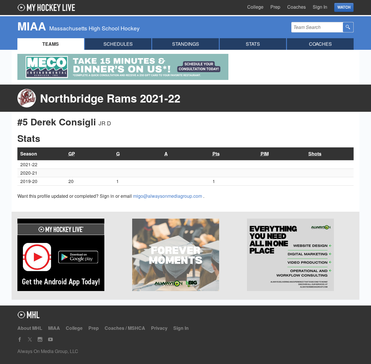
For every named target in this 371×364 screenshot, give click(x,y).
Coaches (296, 6)
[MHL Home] (28, 316)
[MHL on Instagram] (40, 339)
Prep (275, 6)
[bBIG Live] (185, 256)
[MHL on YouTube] (50, 339)
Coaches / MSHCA (125, 328)
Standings (185, 44)
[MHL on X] (30, 339)
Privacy (159, 328)
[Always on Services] (300, 256)
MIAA (54, 328)
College (255, 6)
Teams (50, 44)
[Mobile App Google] (70, 256)
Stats (253, 44)
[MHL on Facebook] (19, 339)
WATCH (343, 7)
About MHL (29, 328)
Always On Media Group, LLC (47, 351)
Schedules (118, 44)
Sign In (320, 6)
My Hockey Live (47, 7)
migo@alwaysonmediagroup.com (168, 196)
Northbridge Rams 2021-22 (110, 98)
